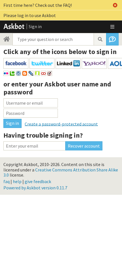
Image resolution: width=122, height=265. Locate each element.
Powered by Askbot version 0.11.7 (35, 188)
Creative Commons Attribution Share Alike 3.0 (60, 172)
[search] (100, 39)
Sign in (35, 26)
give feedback (38, 181)
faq (6, 181)
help (17, 181)
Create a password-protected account (61, 124)
